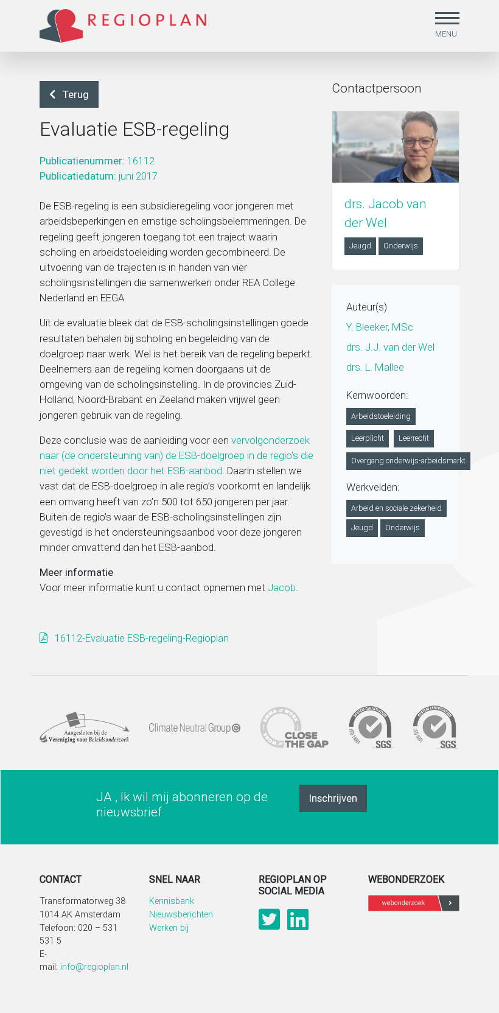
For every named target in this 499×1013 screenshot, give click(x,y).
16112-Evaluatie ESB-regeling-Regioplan (140, 638)
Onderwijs (400, 245)
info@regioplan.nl (94, 967)
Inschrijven (333, 798)
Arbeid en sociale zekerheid (396, 508)
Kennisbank (171, 901)
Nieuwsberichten (181, 915)
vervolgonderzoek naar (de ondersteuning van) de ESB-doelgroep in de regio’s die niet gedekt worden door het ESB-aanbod (176, 455)
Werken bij (169, 928)
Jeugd (360, 245)
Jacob (282, 587)
